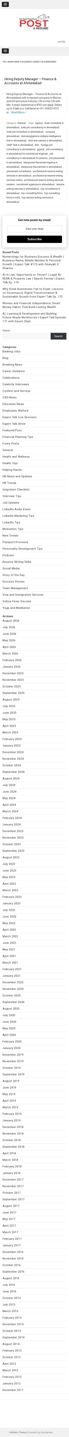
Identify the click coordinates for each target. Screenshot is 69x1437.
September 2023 (13, 850)
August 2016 (11, 1278)
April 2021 (9, 956)
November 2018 (13, 1133)
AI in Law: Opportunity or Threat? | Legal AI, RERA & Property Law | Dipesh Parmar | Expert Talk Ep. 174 (34, 278)
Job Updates (11, 502)
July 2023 (9, 864)
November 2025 (13, 680)
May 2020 (9, 1028)
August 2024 (11, 778)
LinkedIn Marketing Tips (18, 515)
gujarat (40, 149)
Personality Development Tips (23, 548)
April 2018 (9, 1153)
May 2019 (9, 1094)
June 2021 (9, 943)
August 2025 (11, 699)
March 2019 (10, 1107)
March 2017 (10, 1232)
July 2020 (9, 1015)
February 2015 (12, 1317)
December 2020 (13, 982)
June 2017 (9, 1212)
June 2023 (9, 870)
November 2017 (13, 1186)
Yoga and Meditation (16, 608)
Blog (5, 358)
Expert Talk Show (14, 423)
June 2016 (9, 1291)
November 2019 (13, 1061)
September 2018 (13, 1146)
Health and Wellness (16, 456)
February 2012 (12, 1377)
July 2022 (9, 910)
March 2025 (10, 732)
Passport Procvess (15, 542)
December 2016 (13, 1252)
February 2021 (12, 969)
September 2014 (13, 1337)
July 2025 (9, 706)
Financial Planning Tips (18, 437)
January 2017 (12, 1245)
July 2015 (9, 1304)
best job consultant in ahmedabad (25, 131)
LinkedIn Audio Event (17, 509)
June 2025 (9, 712)
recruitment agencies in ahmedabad (35, 184)
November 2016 (13, 1258)
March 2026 (10, 653)
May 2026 (9, 640)
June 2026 (9, 633)
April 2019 (9, 1100)
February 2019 (12, 1114)
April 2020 (9, 1035)
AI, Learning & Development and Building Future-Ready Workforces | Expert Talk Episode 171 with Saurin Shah (34, 317)
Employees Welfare (16, 410)
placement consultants (19, 171)
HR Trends (9, 483)
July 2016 (9, 1284)
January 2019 (12, 1120)
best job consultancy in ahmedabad (40, 127)
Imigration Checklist (16, 489)
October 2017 (12, 1192)
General (21, 123)
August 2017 (11, 1206)
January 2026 (12, 666)
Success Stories (14, 581)
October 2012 (12, 1357)
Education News (13, 404)
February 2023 (12, 897)
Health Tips (10, 463)
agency (39, 123)
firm (37, 145)
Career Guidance (14, 371)
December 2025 (13, 673)
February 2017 (12, 1238)
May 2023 (9, 877)
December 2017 (13, 1179)
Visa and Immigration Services (23, 594)
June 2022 (9, 916)
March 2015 (10, 1311)
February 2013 (12, 1350)
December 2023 (13, 831)
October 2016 (12, 1265)
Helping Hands (12, 469)
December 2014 (13, 1324)
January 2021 (12, 975)
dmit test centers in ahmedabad (45, 140)
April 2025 (9, 726)
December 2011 (13, 1390)
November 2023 (13, 837)
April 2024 (9, 804)
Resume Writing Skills (17, 562)
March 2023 (10, 890)
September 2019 (13, 1074)
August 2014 (11, 1344)
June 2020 (9, 1021)
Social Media (11, 568)
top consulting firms (32, 193)
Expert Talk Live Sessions (20, 417)
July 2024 (9, 785)
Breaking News (12, 364)
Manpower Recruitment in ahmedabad (41, 166)
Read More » (18, 112)
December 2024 (13, 752)
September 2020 (13, 1002)
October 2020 (12, 995)
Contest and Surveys (17, 391)
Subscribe (34, 239)
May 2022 (9, 923)
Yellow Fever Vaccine (17, 601)
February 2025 (12, 739)
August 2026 (11, 620)
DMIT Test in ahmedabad (20, 145)
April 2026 (9, 647)
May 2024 (9, 798)
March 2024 (10, 811)
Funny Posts (11, 443)
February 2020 (12, 1041)
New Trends (10, 535)
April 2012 (9, 1363)
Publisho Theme (17, 1432)
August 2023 (11, 857)
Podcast (8, 555)
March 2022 (10, 936)
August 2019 (11, 1081)
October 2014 (12, 1331)
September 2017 (13, 1199)
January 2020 (12, 1048)
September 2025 (13, 693)
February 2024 (12, 818)
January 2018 (12, 1173)
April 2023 (9, 883)
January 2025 (12, 745)
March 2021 (10, 962)
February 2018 (12, 1166)
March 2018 (10, 1160)
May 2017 (9, 1219)
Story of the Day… (14, 575)
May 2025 (9, 719)
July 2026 (9, 627)
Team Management (15, 588)
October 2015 (12, 1298)
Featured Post (12, 430)
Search (6, 330)
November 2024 (13, 758)
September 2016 (13, 1271)
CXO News (10, 397)
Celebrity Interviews (16, 384)
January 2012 (12, 1383)
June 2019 (9, 1087)
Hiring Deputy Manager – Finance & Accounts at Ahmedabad (30, 81)
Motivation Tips (13, 529)
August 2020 (11, 1008)
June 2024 (9, 791)
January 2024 (12, 824)
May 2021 (9, 949)
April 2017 (9, 1225)
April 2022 (9, 929)
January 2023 (12, 903)
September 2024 (13, 772)
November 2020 (13, 989)
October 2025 (12, 686)
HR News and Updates (17, 476)
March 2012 (10, 1370)
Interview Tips (12, 496)
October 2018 (12, 1140)
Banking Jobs (12, 351)
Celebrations (11, 377)
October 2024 (12, 765)
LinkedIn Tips (11, 522)
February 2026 (12, 660)
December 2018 (13, 1127)
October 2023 (12, 844)
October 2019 (12, 1067)
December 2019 (13, 1054)
